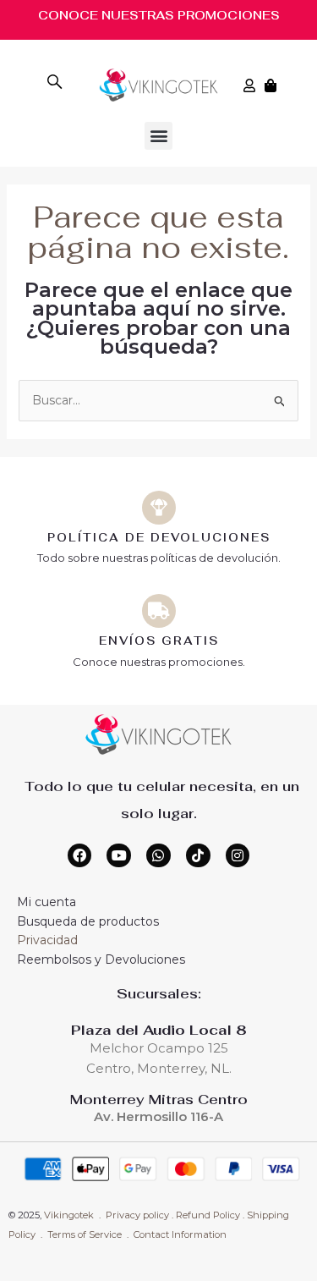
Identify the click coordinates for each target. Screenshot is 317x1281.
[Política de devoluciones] (159, 508)
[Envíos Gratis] (159, 611)
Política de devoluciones (159, 538)
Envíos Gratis (159, 641)
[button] (158, 136)
